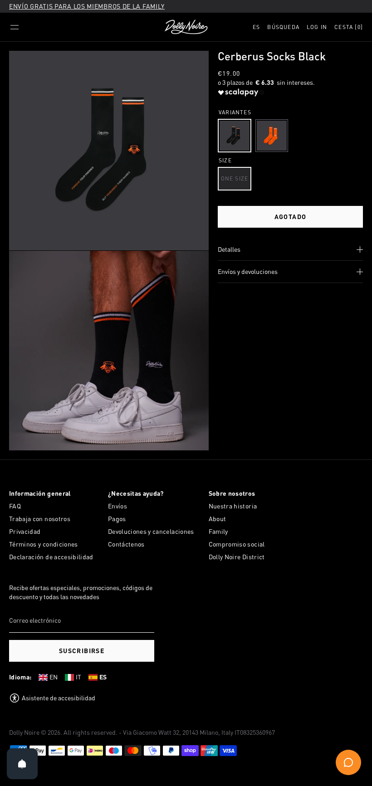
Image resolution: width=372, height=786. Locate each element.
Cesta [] (348, 27)
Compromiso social (237, 544)
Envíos (117, 506)
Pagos (117, 518)
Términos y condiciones (43, 544)
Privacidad (25, 531)
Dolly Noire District (237, 557)
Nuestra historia (233, 506)
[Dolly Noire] (186, 27)
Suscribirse (81, 650)
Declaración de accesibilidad (51, 557)
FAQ (15, 506)
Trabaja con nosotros (39, 518)
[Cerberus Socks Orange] (272, 135)
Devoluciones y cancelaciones (151, 531)
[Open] (22, 763)
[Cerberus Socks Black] (234, 135)
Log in (317, 27)
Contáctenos (126, 544)
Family (218, 531)
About (217, 518)
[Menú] (14, 27)
